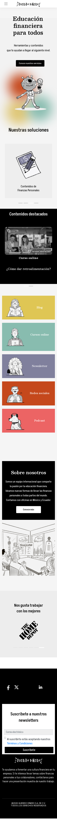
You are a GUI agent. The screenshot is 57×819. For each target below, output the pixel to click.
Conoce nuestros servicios (30, 63)
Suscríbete (29, 750)
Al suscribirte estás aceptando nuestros (28, 741)
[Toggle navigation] (6, 3)
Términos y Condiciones (20, 743)
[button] (15, 647)
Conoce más (28, 509)
